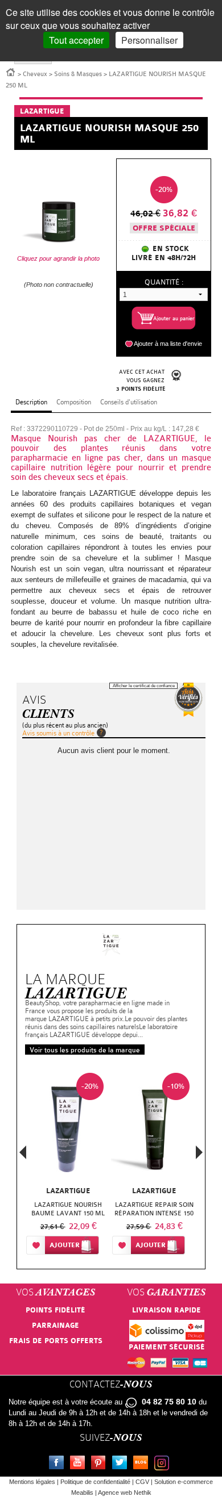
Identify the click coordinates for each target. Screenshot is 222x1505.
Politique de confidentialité (95, 1481)
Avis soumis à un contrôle (58, 733)
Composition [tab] (73, 402)
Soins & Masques (78, 74)
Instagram (164, 1464)
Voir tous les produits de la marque (85, 1050)
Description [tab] (31, 402)
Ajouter (65, 1245)
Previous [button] (22, 1155)
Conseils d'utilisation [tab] (128, 402)
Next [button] (199, 1152)
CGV (142, 1481)
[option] (68, 1166)
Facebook (58, 1464)
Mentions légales (32, 1481)
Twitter (121, 1464)
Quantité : (164, 282)
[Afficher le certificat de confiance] (188, 700)
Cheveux (35, 74)
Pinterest (100, 1464)
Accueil (11, 71)
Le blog (143, 1464)
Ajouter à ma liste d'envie (168, 343)
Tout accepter (76, 40)
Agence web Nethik (124, 1492)
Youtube (79, 1464)
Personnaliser (149, 40)
